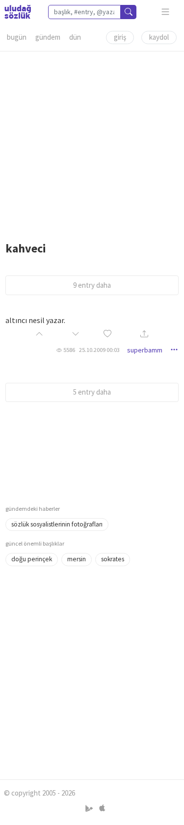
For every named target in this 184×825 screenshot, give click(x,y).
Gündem (47, 37)
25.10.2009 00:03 (99, 349)
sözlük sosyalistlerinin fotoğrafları (57, 524)
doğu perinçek (31, 559)
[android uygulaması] (90, 808)
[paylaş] (144, 334)
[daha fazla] (165, 12)
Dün (75, 37)
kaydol (159, 37)
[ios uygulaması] (102, 808)
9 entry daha (92, 285)
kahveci (25, 248)
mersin (76, 559)
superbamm (144, 350)
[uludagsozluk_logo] (17, 11)
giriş (120, 37)
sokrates (112, 559)
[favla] (107, 334)
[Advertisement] (92, 143)
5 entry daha (92, 392)
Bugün (16, 37)
